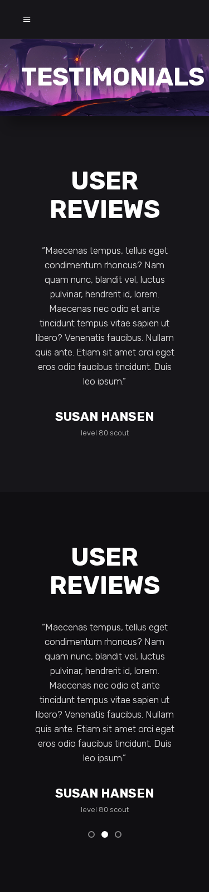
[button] (91, 834)
